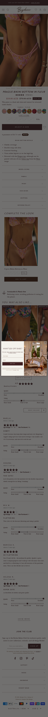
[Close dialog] (45, 343)
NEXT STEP (12, 363)
